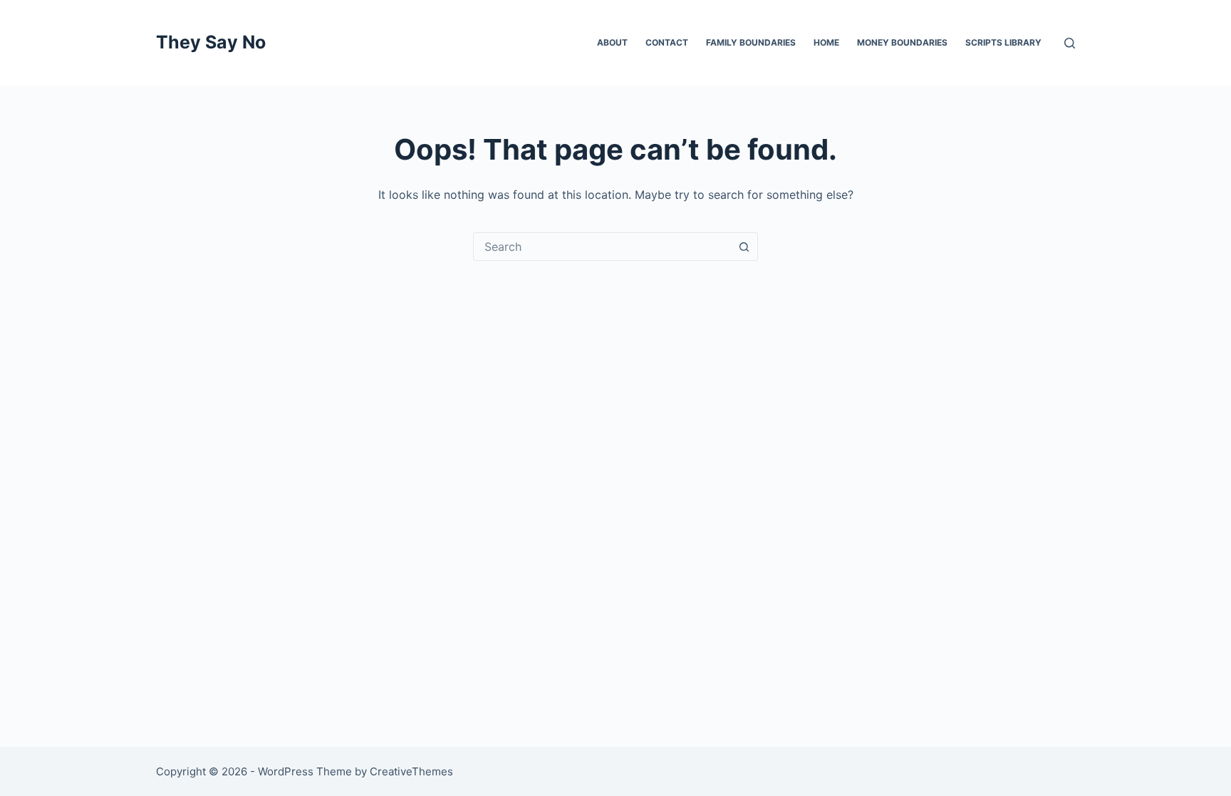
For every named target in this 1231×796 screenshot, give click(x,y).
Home (826, 42)
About (612, 42)
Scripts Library (1003, 42)
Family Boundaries (751, 42)
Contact (666, 42)
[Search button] (743, 246)
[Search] (1069, 43)
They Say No (211, 42)
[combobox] (602, 246)
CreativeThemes (411, 771)
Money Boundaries (902, 42)
